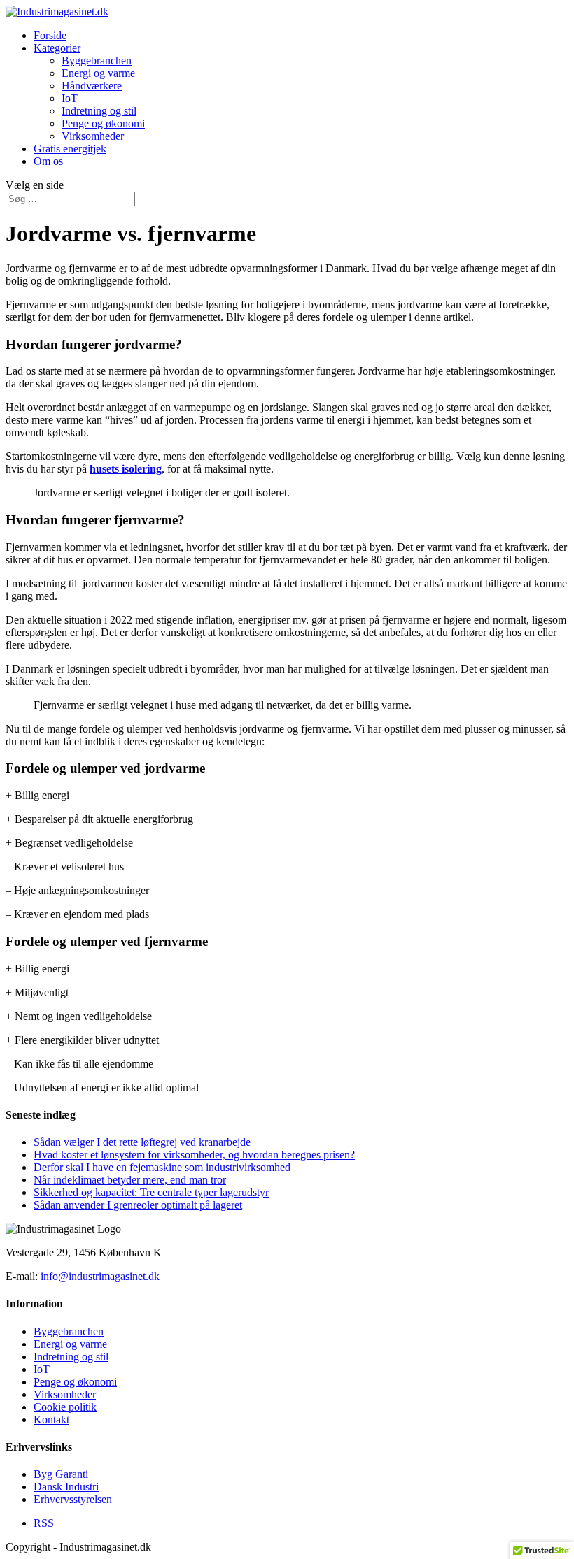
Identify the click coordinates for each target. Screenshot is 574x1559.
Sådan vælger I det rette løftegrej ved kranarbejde (142, 1142)
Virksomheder (93, 136)
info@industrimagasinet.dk (100, 1276)
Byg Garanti (61, 1474)
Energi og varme (98, 73)
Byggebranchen (97, 60)
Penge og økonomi (103, 123)
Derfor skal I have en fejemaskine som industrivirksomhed (162, 1167)
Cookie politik (65, 1407)
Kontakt (51, 1419)
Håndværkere (92, 86)
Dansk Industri (66, 1487)
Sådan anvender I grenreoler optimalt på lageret (138, 1205)
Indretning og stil (99, 111)
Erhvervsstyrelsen (73, 1499)
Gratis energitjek (70, 149)
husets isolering (126, 469)
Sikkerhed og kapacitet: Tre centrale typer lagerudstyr (151, 1192)
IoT (70, 98)
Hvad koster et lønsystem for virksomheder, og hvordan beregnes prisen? (194, 1155)
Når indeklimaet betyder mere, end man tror (130, 1180)
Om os (48, 161)
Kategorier (57, 48)
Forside (50, 35)
